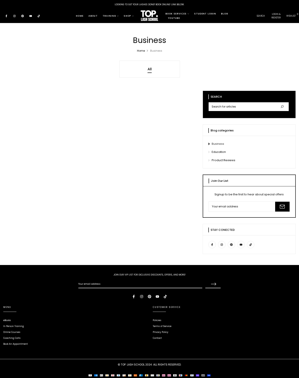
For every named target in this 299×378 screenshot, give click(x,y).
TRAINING (109, 16)
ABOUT (93, 16)
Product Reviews (223, 160)
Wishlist (291, 16)
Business (218, 144)
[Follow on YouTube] (30, 16)
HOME (79, 16)
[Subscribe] (282, 207)
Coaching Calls (12, 338)
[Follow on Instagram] (14, 16)
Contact (157, 338)
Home (141, 51)
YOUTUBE (174, 18)
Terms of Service (162, 326)
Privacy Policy (160, 332)
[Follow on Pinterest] (22, 16)
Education (219, 152)
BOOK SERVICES (176, 13)
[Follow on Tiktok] (38, 16)
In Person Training (13, 326)
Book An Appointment (15, 344)
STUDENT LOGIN (205, 13)
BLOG (224, 13)
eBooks (7, 320)
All (150, 69)
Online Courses (11, 332)
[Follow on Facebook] (6, 16)
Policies (157, 320)
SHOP (127, 16)
